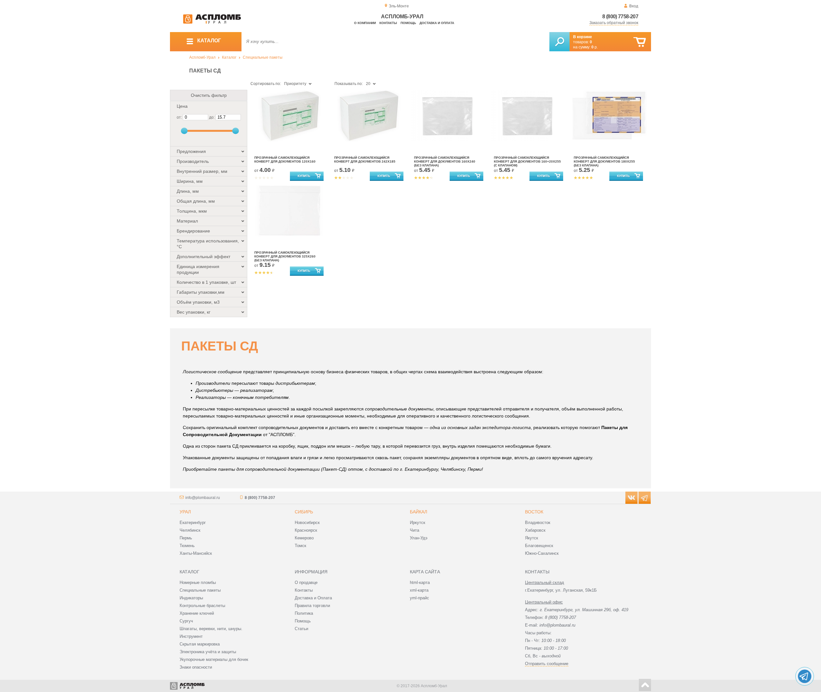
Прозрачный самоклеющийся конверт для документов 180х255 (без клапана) (604, 161)
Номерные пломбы (198, 582)
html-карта (420, 582)
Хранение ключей (197, 613)
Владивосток (537, 522)
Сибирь (304, 511)
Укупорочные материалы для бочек (214, 659)
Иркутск (417, 522)
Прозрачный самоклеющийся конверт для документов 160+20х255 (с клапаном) (527, 161)
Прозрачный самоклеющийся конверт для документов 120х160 (285, 159)
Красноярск (306, 530)
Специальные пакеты (263, 57)
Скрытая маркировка (200, 644)
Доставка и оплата (436, 23)
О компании (365, 23)
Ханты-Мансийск (196, 553)
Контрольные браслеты (202, 605)
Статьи (301, 628)
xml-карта (419, 590)
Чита (414, 530)
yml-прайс (419, 597)
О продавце (306, 582)
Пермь (186, 538)
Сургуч (186, 621)
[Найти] (559, 41)
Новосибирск (307, 522)
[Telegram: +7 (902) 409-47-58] (804, 676)
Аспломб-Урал (202, 57)
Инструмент (191, 636)
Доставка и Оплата (313, 597)
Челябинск (190, 530)
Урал (185, 511)
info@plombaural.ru (202, 497)
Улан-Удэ (418, 538)
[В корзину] (639, 42)
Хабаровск (535, 530)
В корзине (582, 37)
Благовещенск (539, 545)
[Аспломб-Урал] (212, 22)
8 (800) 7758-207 (620, 16)
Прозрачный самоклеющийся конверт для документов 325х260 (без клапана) (285, 256)
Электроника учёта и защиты (208, 651)
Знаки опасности (196, 667)
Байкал (418, 511)
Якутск (531, 538)
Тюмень (187, 545)
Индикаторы (191, 597)
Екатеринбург (193, 522)
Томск (300, 545)
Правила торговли (312, 605)
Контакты (388, 23)
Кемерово (304, 538)
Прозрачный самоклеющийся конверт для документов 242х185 (364, 159)
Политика (304, 613)
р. (594, 47)
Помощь (408, 23)
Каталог (229, 57)
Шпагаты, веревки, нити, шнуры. (211, 628)
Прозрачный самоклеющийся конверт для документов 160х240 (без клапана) (444, 161)
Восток (534, 511)
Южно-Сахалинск (542, 553)
